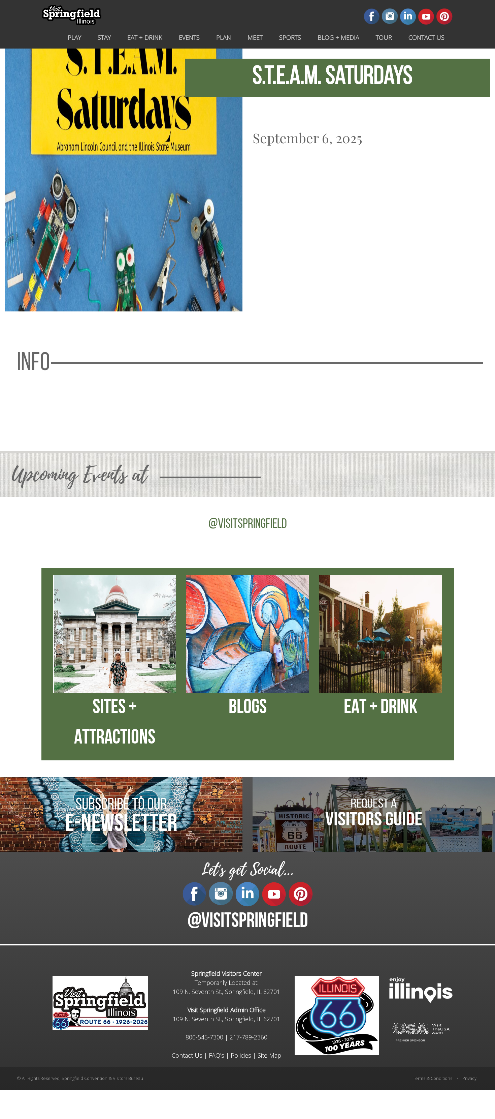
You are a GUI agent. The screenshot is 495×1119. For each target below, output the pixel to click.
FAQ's (216, 1055)
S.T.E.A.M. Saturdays (332, 77)
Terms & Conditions (432, 1078)
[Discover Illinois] (421, 1031)
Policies (241, 1055)
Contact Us (187, 1055)
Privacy (469, 1078)
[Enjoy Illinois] (421, 989)
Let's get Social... (247, 869)
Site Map (269, 1055)
